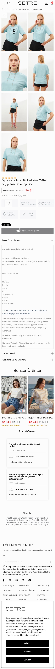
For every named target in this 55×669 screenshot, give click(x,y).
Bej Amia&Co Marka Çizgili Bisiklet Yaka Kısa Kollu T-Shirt (41, 417)
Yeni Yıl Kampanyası (40, 524)
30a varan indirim (22, 524)
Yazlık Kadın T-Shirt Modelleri (35, 518)
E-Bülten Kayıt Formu (23, 572)
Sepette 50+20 (12, 522)
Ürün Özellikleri (10, 240)
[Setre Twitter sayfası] (10, 580)
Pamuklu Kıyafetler (40, 520)
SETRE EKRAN (43, 590)
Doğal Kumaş (25, 520)
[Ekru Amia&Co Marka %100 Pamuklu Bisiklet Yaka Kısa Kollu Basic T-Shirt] (14, 395)
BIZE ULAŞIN (8, 586)
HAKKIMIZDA (25, 586)
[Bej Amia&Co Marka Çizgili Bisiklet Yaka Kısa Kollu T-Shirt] (41, 395)
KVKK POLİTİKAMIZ (27, 590)
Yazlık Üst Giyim (14, 518)
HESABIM (7, 590)
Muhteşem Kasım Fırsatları (31, 522)
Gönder (49, 562)
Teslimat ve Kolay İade (13, 360)
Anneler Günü (12, 520)
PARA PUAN (42, 600)
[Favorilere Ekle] (11, 203)
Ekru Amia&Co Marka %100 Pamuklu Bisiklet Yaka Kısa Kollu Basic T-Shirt (14, 417)
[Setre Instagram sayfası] (17, 580)
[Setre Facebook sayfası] (3, 580)
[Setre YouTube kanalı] (29, 580)
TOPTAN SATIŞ (43, 586)
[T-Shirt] (10, 10)
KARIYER (41, 595)
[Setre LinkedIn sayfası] (23, 580)
